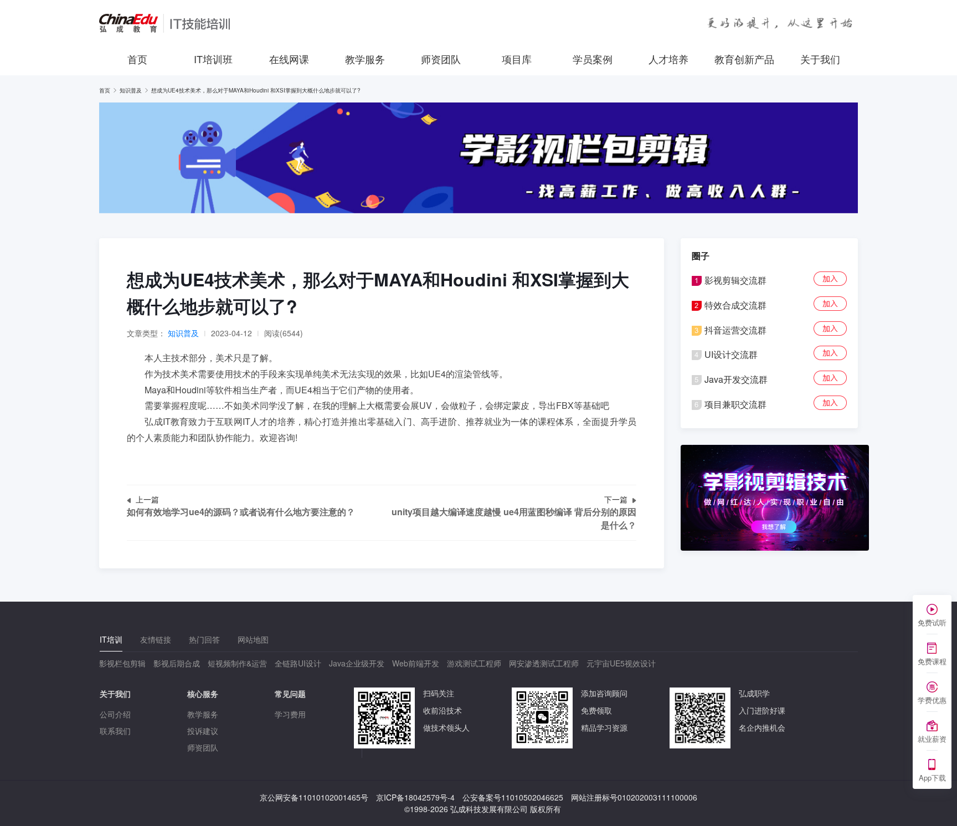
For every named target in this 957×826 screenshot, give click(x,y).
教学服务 (365, 59)
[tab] (111, 639)
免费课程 (932, 661)
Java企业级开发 (356, 663)
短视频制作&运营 (237, 663)
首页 (137, 59)
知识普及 (131, 90)
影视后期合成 (176, 663)
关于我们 (820, 59)
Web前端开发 (415, 663)
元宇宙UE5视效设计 (621, 663)
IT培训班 (213, 59)
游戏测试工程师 (474, 663)
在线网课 (289, 59)
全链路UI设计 (298, 663)
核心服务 (202, 693)
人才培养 (668, 59)
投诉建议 (202, 730)
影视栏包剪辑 (122, 663)
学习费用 (290, 714)
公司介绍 (115, 714)
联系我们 (115, 730)
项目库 (517, 59)
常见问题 (290, 693)
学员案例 (593, 59)
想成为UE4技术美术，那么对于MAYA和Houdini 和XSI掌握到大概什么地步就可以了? (256, 90)
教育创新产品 (744, 59)
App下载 (932, 777)
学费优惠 (932, 700)
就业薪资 (932, 738)
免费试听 (932, 622)
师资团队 (441, 59)
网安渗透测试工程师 (544, 663)
